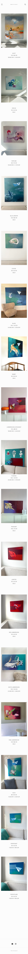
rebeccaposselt (15, 950)
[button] (2, 4)
